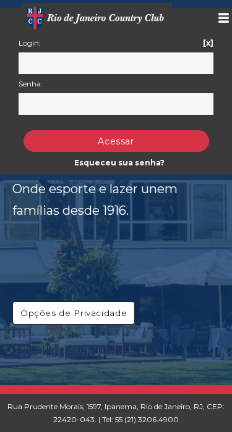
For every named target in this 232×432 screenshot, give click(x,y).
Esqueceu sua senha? (119, 162)
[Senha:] (116, 104)
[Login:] (116, 63)
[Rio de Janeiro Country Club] (96, 14)
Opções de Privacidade (73, 313)
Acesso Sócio (218, 17)
